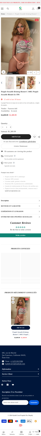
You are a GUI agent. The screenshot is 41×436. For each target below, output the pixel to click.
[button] (34, 72)
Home (3, 14)
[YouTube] (12, 384)
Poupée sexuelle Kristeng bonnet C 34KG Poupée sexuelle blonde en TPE (20, 333)
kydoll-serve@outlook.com (15, 364)
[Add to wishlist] (34, 136)
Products (10, 14)
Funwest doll (12, 109)
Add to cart (16, 137)
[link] (10, 280)
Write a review (20, 235)
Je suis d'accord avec (11, 142)
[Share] (38, 137)
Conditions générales (27, 142)
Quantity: (4, 123)
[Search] (8, 8)
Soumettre (33, 402)
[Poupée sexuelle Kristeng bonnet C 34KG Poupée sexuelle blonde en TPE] (20, 311)
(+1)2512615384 (17, 361)
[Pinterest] (2, 384)
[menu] (2, 8)
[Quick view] (13, 302)
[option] (20, 45)
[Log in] (33, 9)
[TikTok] (7, 384)
